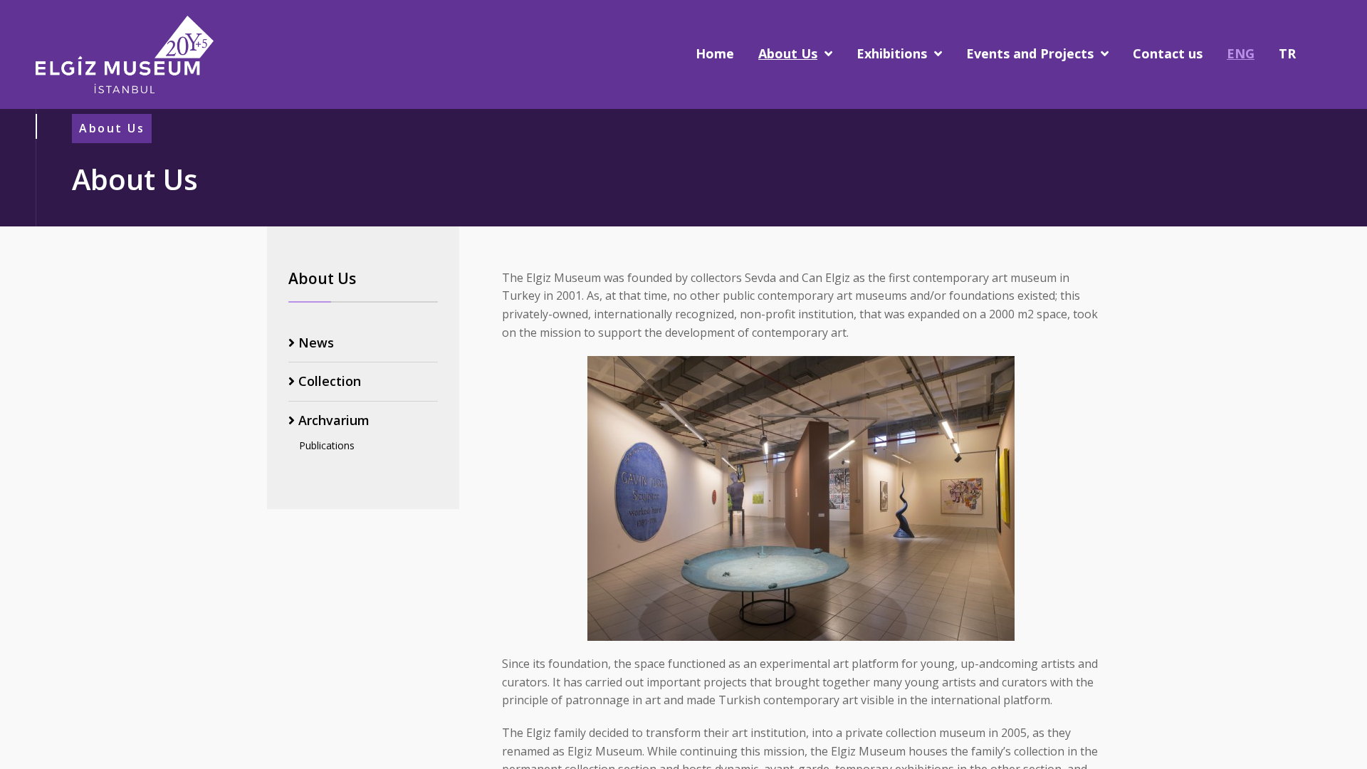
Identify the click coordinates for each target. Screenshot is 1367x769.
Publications (327, 445)
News (314, 343)
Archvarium (332, 420)
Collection (328, 381)
